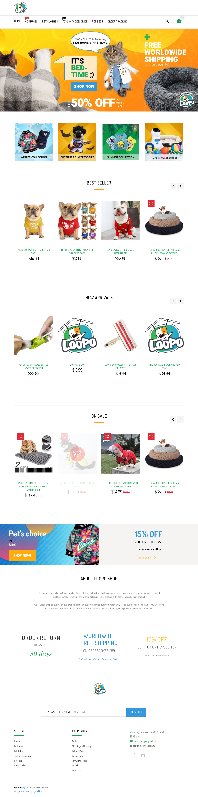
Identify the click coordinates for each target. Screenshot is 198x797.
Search (75, 765)
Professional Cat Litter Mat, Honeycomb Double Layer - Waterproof (33, 486)
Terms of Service (79, 760)
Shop (20, 787)
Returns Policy (78, 751)
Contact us (77, 770)
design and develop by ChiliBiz (28, 791)
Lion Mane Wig (77, 364)
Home (17, 741)
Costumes (18, 746)
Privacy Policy (78, 755)
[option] (34, 142)
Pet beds (18, 760)
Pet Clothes (19, 751)
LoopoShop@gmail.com (145, 741)
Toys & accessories (22, 755)
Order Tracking (20, 765)
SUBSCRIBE (136, 712)
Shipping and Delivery (81, 746)
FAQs (74, 741)
